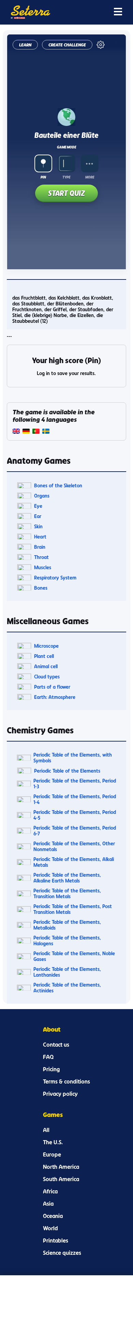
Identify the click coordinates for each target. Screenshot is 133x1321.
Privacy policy (60, 1093)
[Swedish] (45, 432)
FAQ (48, 1056)
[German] (26, 432)
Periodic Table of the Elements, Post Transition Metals (72, 909)
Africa (50, 1191)
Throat (41, 557)
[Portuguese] (36, 432)
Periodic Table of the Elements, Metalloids (67, 925)
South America (61, 1179)
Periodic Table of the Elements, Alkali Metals (73, 862)
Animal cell (46, 666)
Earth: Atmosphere (54, 697)
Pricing (51, 1069)
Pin (43, 177)
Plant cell (44, 656)
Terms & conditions (66, 1081)
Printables (55, 1240)
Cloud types (47, 676)
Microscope (46, 646)
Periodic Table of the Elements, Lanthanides (67, 972)
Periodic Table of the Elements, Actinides (67, 987)
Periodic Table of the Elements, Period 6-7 (74, 830)
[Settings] (101, 45)
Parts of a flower (52, 687)
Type (66, 177)
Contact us (56, 1044)
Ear (37, 516)
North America (61, 1166)
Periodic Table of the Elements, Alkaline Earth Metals (67, 878)
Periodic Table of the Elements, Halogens (67, 940)
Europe (52, 1154)
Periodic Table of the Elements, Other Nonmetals (74, 846)
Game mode (66, 147)
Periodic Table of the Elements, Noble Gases (74, 956)
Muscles (42, 567)
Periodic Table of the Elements (67, 771)
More (89, 177)
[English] (16, 432)
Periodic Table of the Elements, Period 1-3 (74, 783)
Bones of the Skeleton (58, 485)
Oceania (53, 1215)
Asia (48, 1203)
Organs (41, 496)
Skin (38, 526)
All (46, 1129)
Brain (39, 547)
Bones (40, 588)
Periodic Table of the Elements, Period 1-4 (74, 799)
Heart (40, 537)
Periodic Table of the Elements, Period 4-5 (74, 815)
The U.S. (53, 1142)
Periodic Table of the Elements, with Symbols (72, 757)
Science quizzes (62, 1252)
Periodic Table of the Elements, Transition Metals (67, 893)
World (50, 1228)
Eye (38, 506)
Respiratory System (55, 577)
